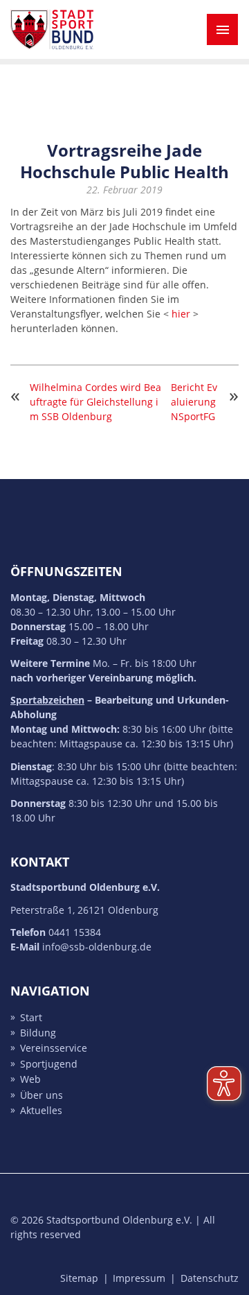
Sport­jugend (48, 1063)
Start (31, 1017)
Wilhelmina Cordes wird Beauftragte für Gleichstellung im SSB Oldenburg (95, 402)
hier (181, 313)
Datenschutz (210, 1278)
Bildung (38, 1032)
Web (30, 1079)
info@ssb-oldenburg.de (96, 946)
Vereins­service (53, 1048)
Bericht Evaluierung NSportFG (194, 402)
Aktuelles (41, 1110)
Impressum (139, 1278)
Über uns (41, 1095)
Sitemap (79, 1278)
